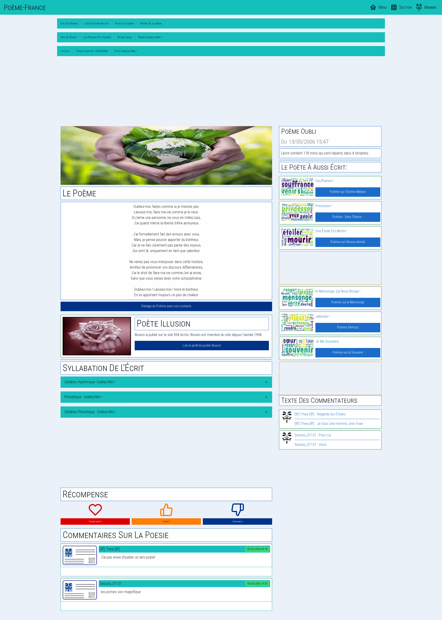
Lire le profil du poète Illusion (202, 346)
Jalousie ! (322, 316)
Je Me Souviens (327, 341)
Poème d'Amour (347, 327)
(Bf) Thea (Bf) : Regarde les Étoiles (320, 414)
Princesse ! (323, 206)
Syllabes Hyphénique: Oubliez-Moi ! (89, 382)
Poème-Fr (25, 7)
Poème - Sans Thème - (347, 217)
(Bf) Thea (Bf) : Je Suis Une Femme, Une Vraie (328, 423)
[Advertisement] (221, 92)
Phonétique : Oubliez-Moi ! (83, 397)
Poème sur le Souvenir (348, 352)
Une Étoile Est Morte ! (331, 231)
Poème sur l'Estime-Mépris (348, 192)
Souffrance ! (324, 181)
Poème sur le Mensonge (347, 302)
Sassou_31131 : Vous (310, 444)
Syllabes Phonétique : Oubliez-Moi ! (89, 412)
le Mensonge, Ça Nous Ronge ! (337, 291)
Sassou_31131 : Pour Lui (312, 435)
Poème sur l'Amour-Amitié (347, 242)
